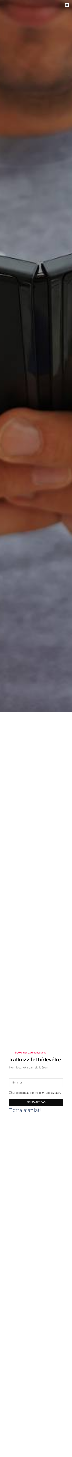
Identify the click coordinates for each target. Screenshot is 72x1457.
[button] (67, 5)
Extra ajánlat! (25, 1110)
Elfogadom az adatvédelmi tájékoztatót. (36, 1093)
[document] (36, 728)
